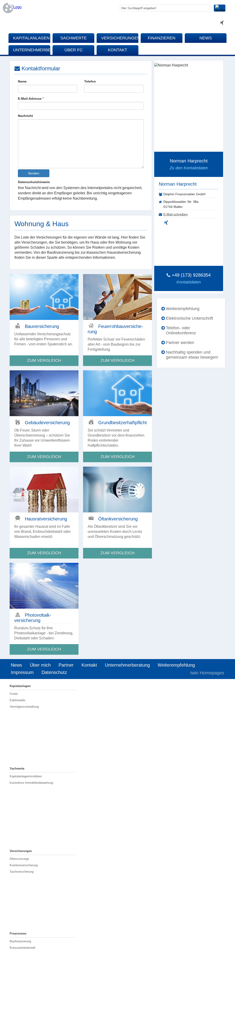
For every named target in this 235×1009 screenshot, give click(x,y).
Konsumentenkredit (22, 947)
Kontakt (117, 50)
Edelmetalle (17, 700)
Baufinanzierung (20, 941)
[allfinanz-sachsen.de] (16, 7)
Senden (33, 173)
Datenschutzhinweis (34, 182)
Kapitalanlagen (31, 38)
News (205, 38)
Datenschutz (54, 672)
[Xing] (221, 22)
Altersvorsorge (19, 859)
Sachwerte (73, 38)
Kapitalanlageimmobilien (26, 776)
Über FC (73, 50)
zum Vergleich (44, 360)
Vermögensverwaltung (24, 706)
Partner (66, 665)
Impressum (22, 672)
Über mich (40, 665)
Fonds (14, 694)
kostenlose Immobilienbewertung (31, 782)
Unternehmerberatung (31, 50)
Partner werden (180, 342)
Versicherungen (119, 38)
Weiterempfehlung (182, 308)
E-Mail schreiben (175, 214)
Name (22, 81)
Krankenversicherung (24, 865)
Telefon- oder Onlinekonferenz (181, 330)
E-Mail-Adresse (31, 98)
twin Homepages (207, 672)
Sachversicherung (22, 871)
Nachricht (25, 116)
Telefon (90, 81)
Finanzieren (161, 38)
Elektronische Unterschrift (189, 318)
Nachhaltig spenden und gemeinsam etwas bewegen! (192, 355)
